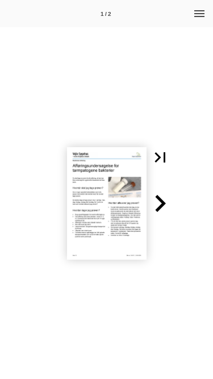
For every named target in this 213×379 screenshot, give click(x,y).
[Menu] (199, 13)
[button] (160, 157)
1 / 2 (106, 14)
